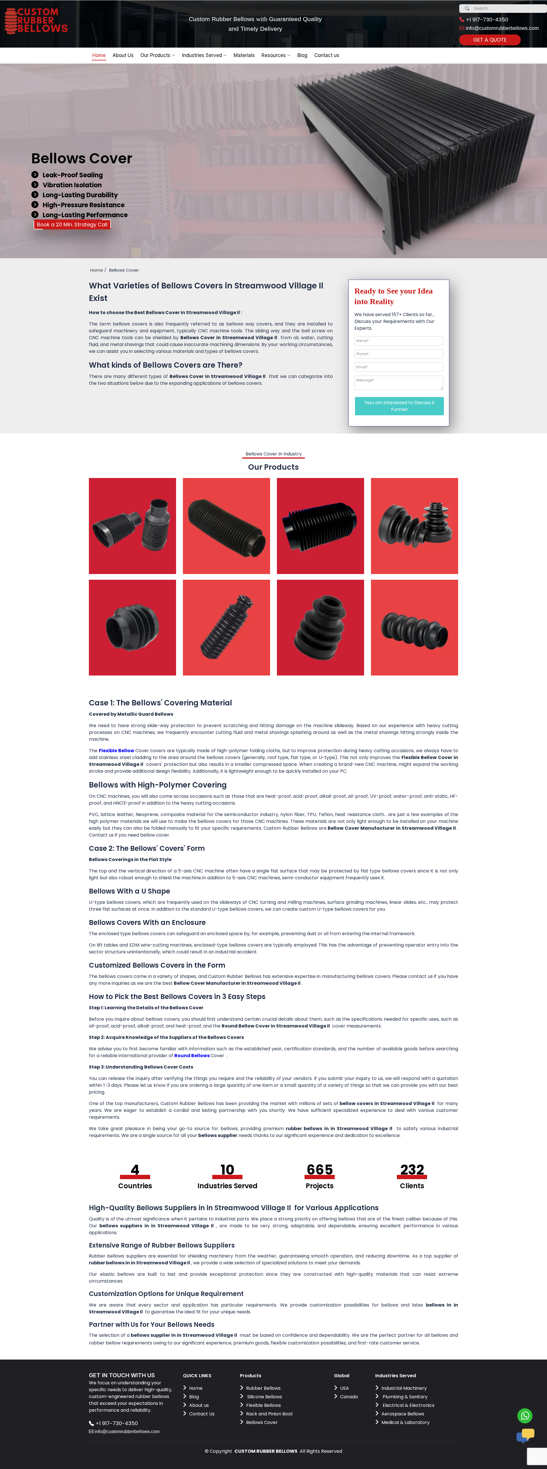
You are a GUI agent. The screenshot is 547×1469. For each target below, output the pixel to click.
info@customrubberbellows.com (501, 28)
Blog (194, 1396)
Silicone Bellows (264, 1396)
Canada (349, 1396)
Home (99, 55)
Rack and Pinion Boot (269, 1414)
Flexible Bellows (263, 1405)
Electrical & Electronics (407, 1405)
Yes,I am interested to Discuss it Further (399, 406)
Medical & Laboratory (405, 1422)
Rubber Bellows (263, 1388)
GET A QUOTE (490, 39)
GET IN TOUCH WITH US (122, 1375)
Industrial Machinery (404, 1388)
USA (344, 1388)
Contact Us (202, 1414)
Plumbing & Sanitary (404, 1396)
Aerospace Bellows (402, 1414)
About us (199, 1405)
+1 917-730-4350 (486, 19)
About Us (123, 55)
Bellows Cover (262, 1422)
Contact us (326, 55)
